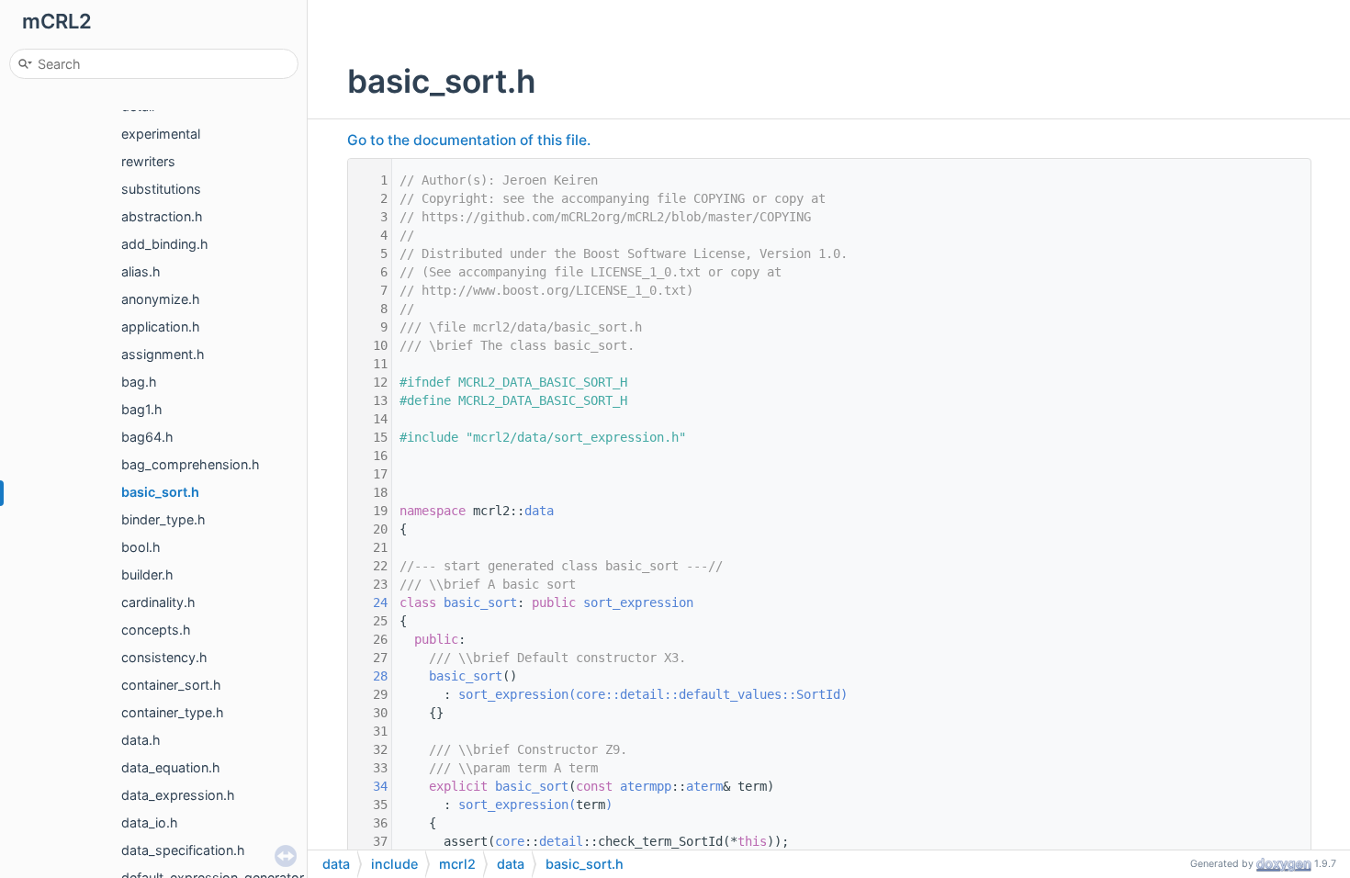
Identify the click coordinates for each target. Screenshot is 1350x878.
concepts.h (156, 629)
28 (369, 676)
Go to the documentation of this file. (469, 140)
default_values (730, 694)
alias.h (141, 271)
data (539, 510)
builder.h (147, 574)
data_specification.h (183, 850)
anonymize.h (160, 299)
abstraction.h (162, 216)
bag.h (139, 381)
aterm (704, 786)
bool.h (141, 547)
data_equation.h (170, 767)
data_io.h (149, 822)
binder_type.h (163, 519)
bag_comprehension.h (190, 464)
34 (369, 786)
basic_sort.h (160, 492)
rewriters (148, 161)
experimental (160, 133)
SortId (818, 694)
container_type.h (172, 712)
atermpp (645, 786)
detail (642, 694)
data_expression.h (178, 795)
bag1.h (142, 409)
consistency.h (164, 657)
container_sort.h (171, 684)
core (590, 694)
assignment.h (163, 354)
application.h (160, 326)
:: (612, 694)
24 (369, 602)
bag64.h (147, 437)
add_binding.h (164, 244)
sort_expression (638, 602)
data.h (141, 740)
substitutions (161, 189)
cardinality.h (158, 602)
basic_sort (480, 602)
